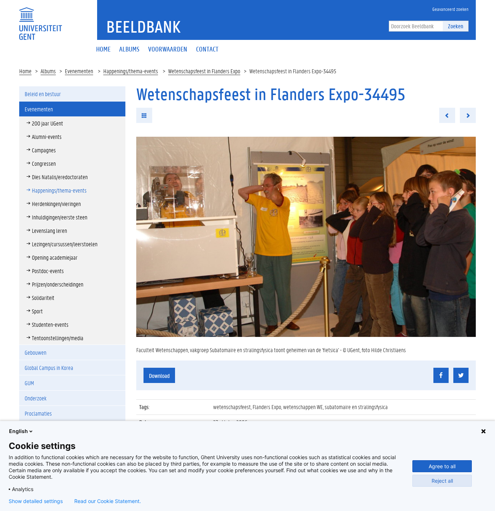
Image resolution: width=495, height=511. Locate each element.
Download (159, 375)
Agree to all (442, 466)
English (18, 431)
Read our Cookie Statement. (107, 501)
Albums (48, 71)
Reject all (442, 481)
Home (25, 71)
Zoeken (455, 26)
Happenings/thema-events (130, 71)
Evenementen (79, 71)
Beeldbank (143, 26)
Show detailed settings (36, 501)
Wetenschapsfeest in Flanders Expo (204, 71)
